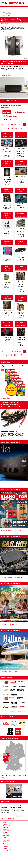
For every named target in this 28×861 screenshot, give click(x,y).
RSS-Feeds (6, 834)
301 (3, 128)
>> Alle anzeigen (6, 34)
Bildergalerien (7, 831)
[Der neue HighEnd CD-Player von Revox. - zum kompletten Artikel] (14, 87)
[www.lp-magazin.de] (10, 734)
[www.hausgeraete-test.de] (14, 726)
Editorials (5, 837)
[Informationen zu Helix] (14, 695)
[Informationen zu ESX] (6, 691)
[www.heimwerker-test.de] (22, 726)
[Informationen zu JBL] (6, 699)
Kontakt (5, 848)
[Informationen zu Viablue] (6, 712)
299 (21, 125)
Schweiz (6, 773)
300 (24, 125)
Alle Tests (6, 112)
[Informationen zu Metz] (20, 698)
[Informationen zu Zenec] (21, 711)
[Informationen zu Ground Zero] (6, 695)
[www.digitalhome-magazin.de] (6, 726)
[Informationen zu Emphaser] (22, 686)
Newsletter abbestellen (8, 818)
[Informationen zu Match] (12, 698)
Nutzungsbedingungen (9, 850)
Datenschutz (6, 845)
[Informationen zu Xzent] (13, 711)
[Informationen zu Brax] (6, 686)
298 (18, 125)
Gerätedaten (6, 829)
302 (6, 128)
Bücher (5, 824)
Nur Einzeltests (19, 112)
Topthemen (6, 835)
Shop (4, 822)
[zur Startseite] (15, 3)
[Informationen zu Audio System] (13, 682)
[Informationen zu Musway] (6, 703)
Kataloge (5, 832)
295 (9, 125)
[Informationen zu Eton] (12, 690)
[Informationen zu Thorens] (22, 707)
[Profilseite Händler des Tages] (14, 791)
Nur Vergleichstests (10, 116)
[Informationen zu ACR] (6, 682)
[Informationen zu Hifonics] (22, 694)
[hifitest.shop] (18, 734)
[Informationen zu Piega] (22, 703)
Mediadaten (6, 842)
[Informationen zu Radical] (6, 707)
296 (12, 125)
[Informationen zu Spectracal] (14, 707)
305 (15, 128)
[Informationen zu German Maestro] (20, 690)
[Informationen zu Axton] (20, 682)
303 (9, 128)
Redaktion (6, 827)
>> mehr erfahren (6, 398)
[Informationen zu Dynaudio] (14, 686)
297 (15, 125)
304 (12, 128)
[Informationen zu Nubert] (14, 703)
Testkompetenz (7, 826)
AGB (4, 843)
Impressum (6, 840)
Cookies (5, 846)
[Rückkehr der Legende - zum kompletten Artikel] (14, 46)
